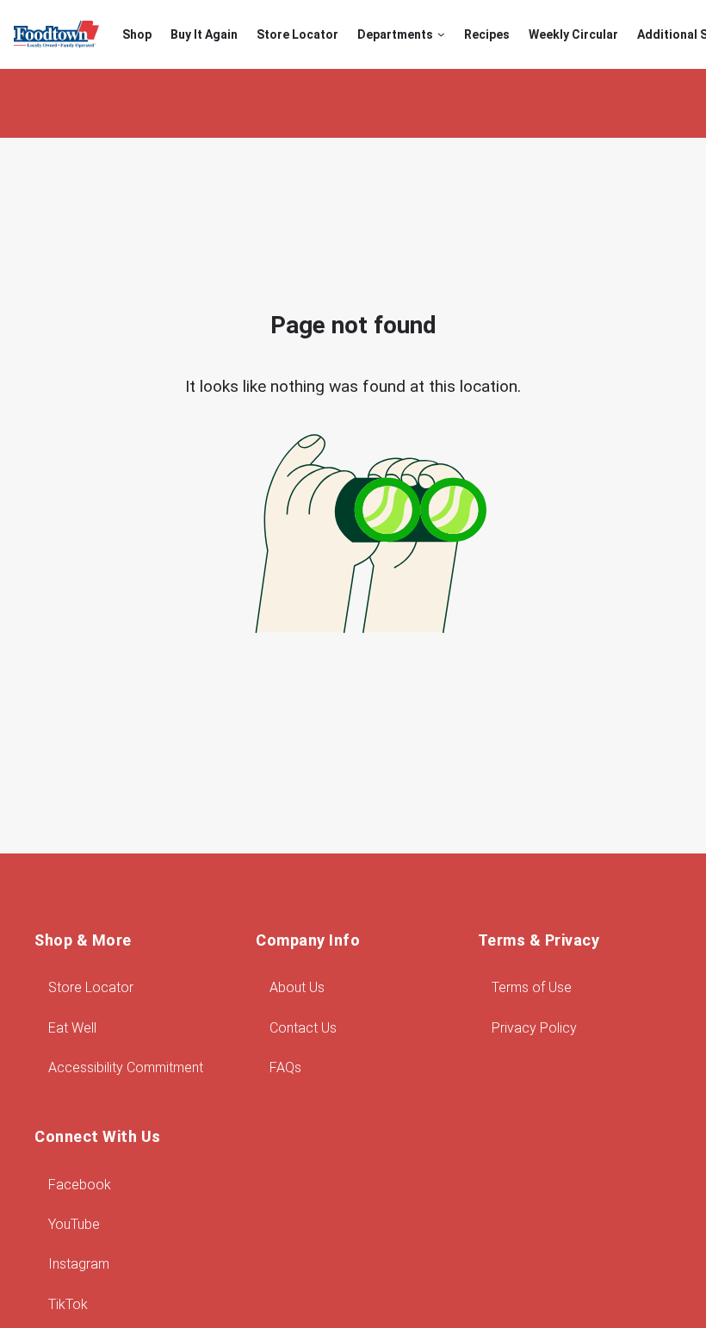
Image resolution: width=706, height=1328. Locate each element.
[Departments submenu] (441, 35)
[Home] (56, 34)
